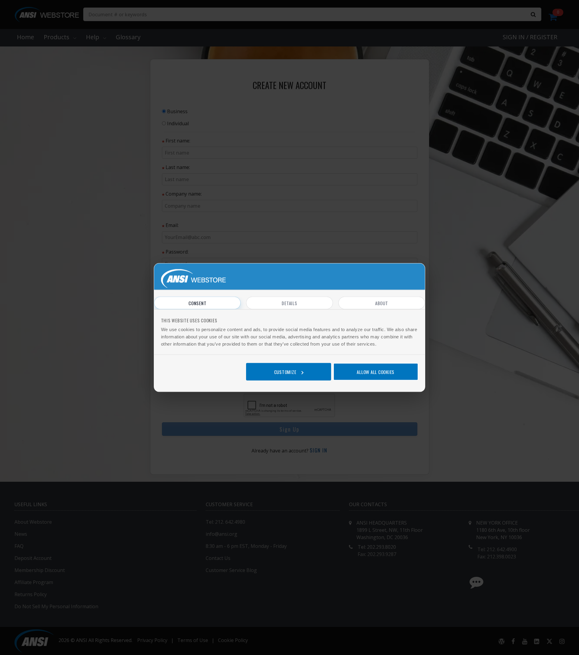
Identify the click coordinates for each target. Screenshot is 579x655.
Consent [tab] (197, 303)
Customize (285, 371)
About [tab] (381, 303)
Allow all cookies (375, 371)
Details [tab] (289, 303)
